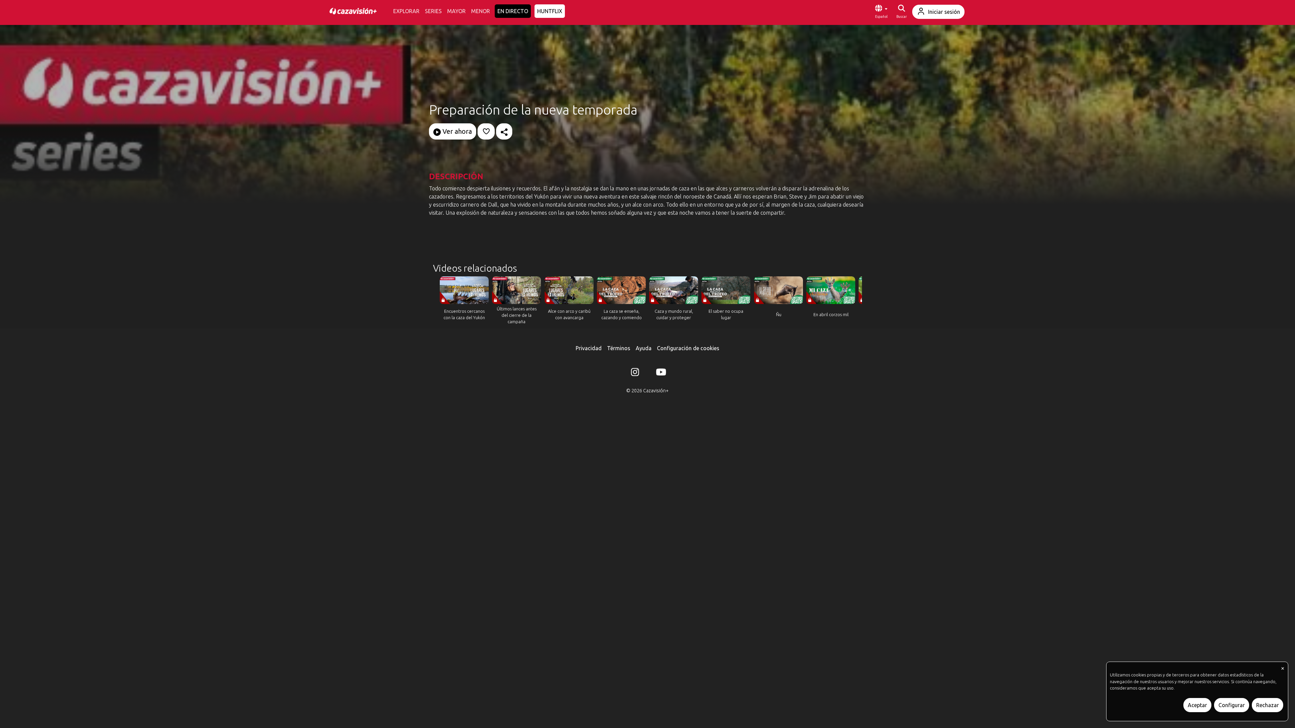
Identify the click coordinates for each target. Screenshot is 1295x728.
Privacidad (589, 348)
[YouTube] (660, 373)
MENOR (480, 11)
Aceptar (1197, 705)
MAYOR (456, 11)
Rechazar (1267, 705)
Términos (618, 348)
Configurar (1231, 705)
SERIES (433, 11)
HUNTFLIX (549, 11)
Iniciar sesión (944, 12)
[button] (881, 11)
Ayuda (644, 348)
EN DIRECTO (512, 11)
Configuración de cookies (688, 348)
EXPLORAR (406, 11)
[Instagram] (635, 373)
